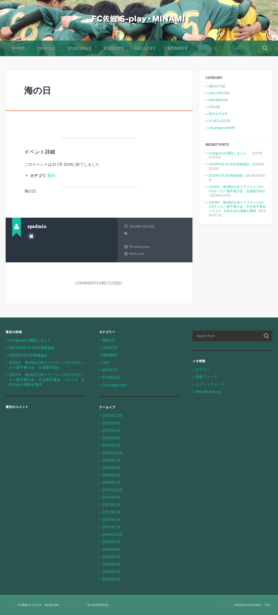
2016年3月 (111, 571)
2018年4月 (111, 467)
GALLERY (145, 48)
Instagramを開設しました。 (229, 153)
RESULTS (113, 48)
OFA (211, 107)
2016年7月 (111, 556)
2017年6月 (111, 497)
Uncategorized (219, 128)
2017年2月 (111, 519)
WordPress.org (208, 391)
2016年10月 (112, 534)
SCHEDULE (80, 48)
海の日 (37, 90)
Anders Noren (247, 605)
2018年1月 (111, 482)
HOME (18, 48)
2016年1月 (111, 579)
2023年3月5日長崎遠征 (225, 175)
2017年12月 (112, 490)
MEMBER (177, 48)
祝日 (51, 175)
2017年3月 (111, 512)
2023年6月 (111, 430)
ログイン (202, 369)
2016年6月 (111, 564)
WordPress (97, 605)
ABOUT (214, 86)
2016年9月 (111, 541)
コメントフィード (210, 384)
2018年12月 (112, 453)
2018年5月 (111, 460)
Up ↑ (268, 605)
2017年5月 (111, 504)
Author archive (31, 236)
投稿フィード (206, 376)
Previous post (139, 246)
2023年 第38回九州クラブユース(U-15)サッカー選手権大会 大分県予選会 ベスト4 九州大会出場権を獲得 (238, 206)
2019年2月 (111, 445)
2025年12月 (112, 415)
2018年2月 (111, 475)
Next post (136, 253)
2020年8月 (111, 438)
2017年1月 (111, 527)
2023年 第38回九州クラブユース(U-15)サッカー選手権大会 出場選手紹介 (237, 189)
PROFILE (46, 48)
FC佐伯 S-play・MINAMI (39, 605)
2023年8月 (111, 423)
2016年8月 (111, 549)
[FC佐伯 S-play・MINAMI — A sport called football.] (139, 20)
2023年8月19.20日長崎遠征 (229, 164)
